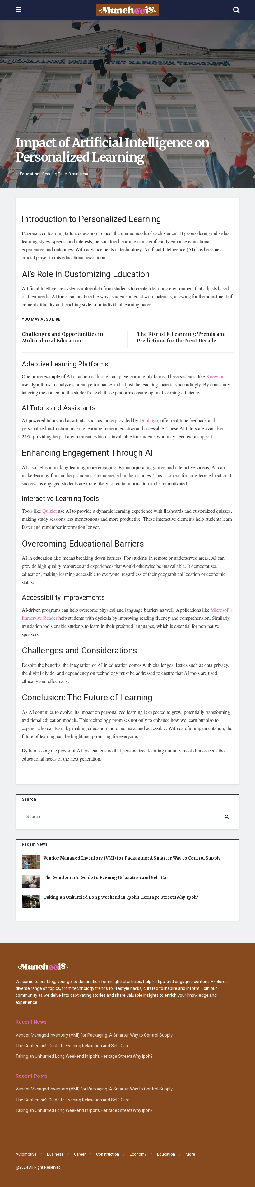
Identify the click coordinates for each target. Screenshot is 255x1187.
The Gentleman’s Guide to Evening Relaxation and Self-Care (107, 877)
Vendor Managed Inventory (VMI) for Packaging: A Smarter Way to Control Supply (132, 858)
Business (55, 1154)
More (190, 1154)
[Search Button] (227, 817)
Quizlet (49, 510)
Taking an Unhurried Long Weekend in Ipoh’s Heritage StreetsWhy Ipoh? (121, 897)
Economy (138, 1154)
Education (29, 174)
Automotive (26, 1154)
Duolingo (148, 420)
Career (80, 1154)
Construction (107, 1154)
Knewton (215, 376)
